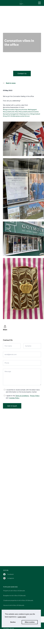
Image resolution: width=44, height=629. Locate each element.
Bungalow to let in (14, 595)
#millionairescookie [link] (17, 116)
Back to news (11, 83)
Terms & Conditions (22, 396)
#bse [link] (17, 112)
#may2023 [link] (7, 116)
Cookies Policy (14, 398)
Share (5, 329)
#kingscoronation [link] (9, 109)
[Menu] (39, 2)
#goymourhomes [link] (21, 109)
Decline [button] (13, 622)
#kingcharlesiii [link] (35, 114)
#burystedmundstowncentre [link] (29, 112)
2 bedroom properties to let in (18, 600)
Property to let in (14, 590)
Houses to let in (13, 605)
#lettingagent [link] (32, 109)
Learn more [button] (22, 617)
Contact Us (22, 73)
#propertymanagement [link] (11, 114)
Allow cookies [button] (30, 622)
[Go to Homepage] (22, 3)
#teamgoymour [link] (24, 114)
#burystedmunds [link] (9, 112)
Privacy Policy (34, 396)
